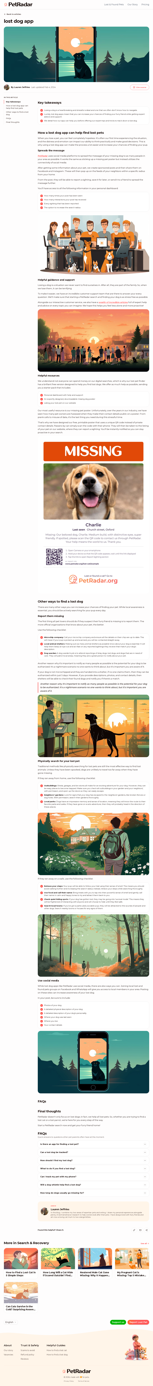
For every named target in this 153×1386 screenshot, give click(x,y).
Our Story (133, 4)
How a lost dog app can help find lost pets (17, 106)
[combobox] (11, 1322)
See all (144, 1243)
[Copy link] (134, 1230)
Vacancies (8, 1355)
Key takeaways (13, 102)
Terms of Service (83, 1381)
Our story (8, 1350)
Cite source (141, 87)
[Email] (140, 1230)
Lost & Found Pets (114, 4)
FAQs (8, 118)
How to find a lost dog (57, 1355)
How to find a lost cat (57, 1350)
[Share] (146, 1230)
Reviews (24, 1359)
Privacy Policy (69, 1381)
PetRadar (43, 156)
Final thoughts (12, 122)
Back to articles (14, 14)
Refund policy (27, 1355)
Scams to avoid (28, 1350)
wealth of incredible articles (113, 302)
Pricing (145, 4)
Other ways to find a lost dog (17, 113)
